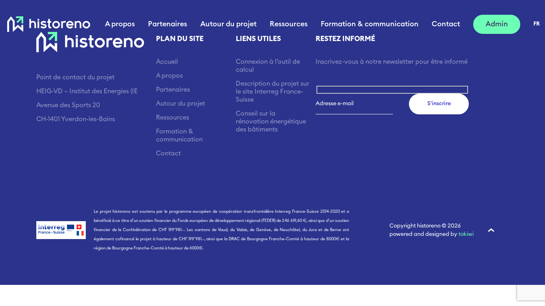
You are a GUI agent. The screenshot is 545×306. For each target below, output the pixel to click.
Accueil (167, 62)
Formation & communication (370, 23)
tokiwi (466, 234)
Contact (446, 23)
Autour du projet (228, 23)
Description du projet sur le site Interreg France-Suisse (272, 91)
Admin (497, 23)
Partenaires (167, 23)
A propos (120, 23)
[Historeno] (48, 24)
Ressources (289, 23)
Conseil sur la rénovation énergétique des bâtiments (271, 121)
